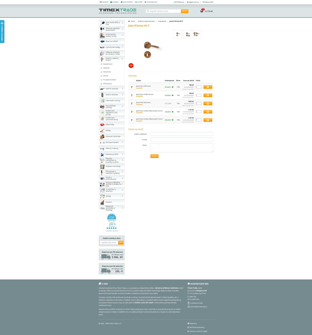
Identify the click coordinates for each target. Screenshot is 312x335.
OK (121, 242)
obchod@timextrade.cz (198, 307)
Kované (105, 76)
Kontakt (116, 2)
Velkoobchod (152, 2)
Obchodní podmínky (196, 327)
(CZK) (209, 2)
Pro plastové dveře (109, 80)
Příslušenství (107, 84)
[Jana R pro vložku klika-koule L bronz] (131, 111)
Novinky (105, 2)
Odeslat (154, 156)
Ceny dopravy (128, 2)
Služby (140, 2)
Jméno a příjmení (141, 134)
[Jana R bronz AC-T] (148, 49)
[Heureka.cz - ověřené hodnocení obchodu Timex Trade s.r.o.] (112, 223)
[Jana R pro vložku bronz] (131, 95)
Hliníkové (106, 68)
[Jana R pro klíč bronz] (131, 87)
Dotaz (144, 145)
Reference (193, 323)
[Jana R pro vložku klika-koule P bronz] (131, 120)
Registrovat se (194, 2)
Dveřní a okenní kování (146, 21)
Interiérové (107, 72)
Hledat (184, 11)
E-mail (144, 140)
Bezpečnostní (107, 64)
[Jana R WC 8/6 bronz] (131, 103)
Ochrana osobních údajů (198, 331)
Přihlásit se (180, 2)
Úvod (133, 21)
